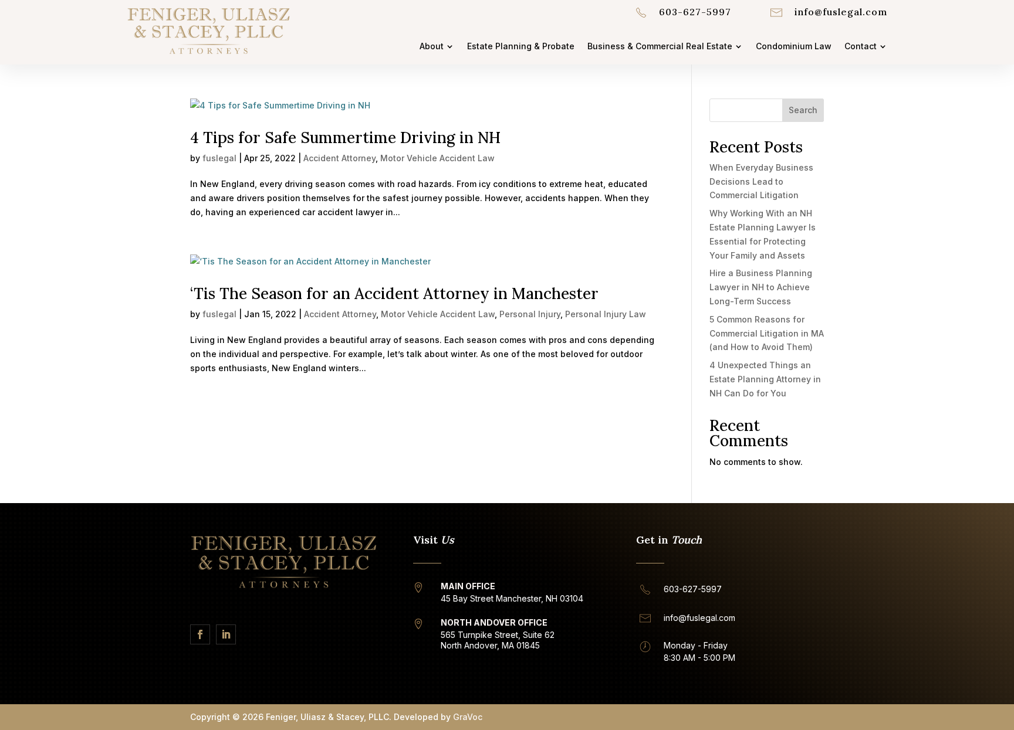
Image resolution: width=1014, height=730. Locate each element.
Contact (860, 46)
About (432, 46)
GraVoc (467, 717)
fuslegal (219, 158)
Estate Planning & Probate (520, 46)
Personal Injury (529, 314)
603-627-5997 (695, 12)
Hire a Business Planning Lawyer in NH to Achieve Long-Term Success (760, 287)
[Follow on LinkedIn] (226, 634)
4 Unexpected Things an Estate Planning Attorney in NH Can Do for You (765, 379)
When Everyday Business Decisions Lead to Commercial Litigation (761, 181)
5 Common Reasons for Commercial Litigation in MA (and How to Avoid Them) (766, 333)
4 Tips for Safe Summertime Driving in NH (345, 137)
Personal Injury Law (605, 314)
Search (803, 110)
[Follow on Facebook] (200, 634)
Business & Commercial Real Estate (659, 46)
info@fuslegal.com (841, 12)
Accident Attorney (339, 158)
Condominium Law (794, 46)
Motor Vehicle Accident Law (437, 158)
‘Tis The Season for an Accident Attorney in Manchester (394, 293)
